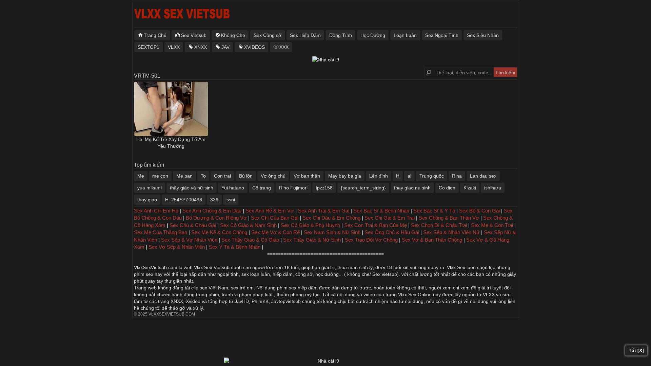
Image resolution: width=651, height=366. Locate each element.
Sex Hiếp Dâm (305, 35)
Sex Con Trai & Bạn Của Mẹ (375, 225)
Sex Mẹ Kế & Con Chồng (219, 232)
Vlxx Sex (456, 267)
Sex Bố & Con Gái (479, 211)
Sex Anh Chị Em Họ (156, 211)
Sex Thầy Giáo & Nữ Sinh (312, 240)
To (203, 176)
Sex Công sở (267, 35)
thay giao (147, 199)
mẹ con (160, 176)
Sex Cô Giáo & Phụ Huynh (310, 225)
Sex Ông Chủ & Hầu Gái (391, 232)
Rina (457, 176)
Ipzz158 (324, 187)
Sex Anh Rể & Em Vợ (269, 211)
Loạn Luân (405, 35)
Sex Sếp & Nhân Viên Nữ (451, 232)
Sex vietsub (384, 274)
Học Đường (372, 35)
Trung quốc (431, 176)
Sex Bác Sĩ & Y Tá (434, 211)
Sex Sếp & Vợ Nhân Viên (189, 240)
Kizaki (469, 187)
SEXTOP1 (148, 47)
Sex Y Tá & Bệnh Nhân (234, 247)
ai (409, 176)
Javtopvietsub (286, 301)
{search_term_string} (363, 187)
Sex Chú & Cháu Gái (193, 225)
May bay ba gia (344, 176)
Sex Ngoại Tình (441, 35)
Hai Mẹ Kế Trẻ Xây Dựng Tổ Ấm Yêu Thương (170, 143)
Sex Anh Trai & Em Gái (323, 211)
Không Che (233, 35)
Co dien (447, 187)
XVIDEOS (254, 47)
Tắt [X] (636, 350)
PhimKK (260, 301)
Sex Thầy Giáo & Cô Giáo (250, 240)
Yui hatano (232, 187)
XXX (284, 47)
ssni (230, 199)
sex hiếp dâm (303, 287)
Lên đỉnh (378, 176)
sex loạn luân (255, 274)
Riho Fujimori (293, 187)
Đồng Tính (340, 35)
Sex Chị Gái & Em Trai (389, 218)
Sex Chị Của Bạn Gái (274, 218)
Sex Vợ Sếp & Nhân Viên (177, 247)
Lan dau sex (483, 176)
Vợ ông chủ (273, 176)
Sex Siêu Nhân (483, 35)
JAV (225, 47)
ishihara (492, 187)
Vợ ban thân (307, 176)
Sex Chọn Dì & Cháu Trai (439, 225)
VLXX (174, 47)
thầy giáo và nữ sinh (191, 187)
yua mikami (149, 187)
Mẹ (140, 176)
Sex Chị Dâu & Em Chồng (331, 218)
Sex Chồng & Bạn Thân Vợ (449, 218)
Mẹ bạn (184, 176)
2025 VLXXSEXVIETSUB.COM (166, 314)
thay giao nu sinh (412, 187)
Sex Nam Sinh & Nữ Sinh (332, 232)
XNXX (200, 47)
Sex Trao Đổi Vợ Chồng (371, 240)
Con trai (222, 176)
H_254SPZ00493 (183, 199)
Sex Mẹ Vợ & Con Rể (275, 232)
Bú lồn (246, 176)
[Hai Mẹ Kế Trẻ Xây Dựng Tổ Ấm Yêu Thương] (171, 109)
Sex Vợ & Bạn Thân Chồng (432, 240)
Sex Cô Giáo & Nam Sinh (248, 225)
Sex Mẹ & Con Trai (492, 225)
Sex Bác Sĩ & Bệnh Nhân (381, 211)
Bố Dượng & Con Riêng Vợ (216, 218)
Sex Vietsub (193, 35)
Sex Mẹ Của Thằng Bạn (160, 232)
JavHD (242, 301)
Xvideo (193, 301)
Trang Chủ (155, 35)
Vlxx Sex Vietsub (212, 267)
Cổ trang (261, 187)
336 (214, 199)
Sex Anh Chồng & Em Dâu (211, 211)
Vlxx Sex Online (415, 294)
